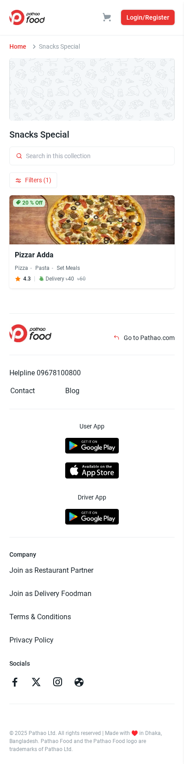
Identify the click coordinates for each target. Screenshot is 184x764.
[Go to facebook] (14, 683)
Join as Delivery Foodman (50, 593)
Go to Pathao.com (148, 337)
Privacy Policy (31, 640)
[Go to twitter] (36, 683)
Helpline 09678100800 (45, 373)
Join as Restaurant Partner (51, 570)
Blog (72, 390)
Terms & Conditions (40, 617)
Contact (22, 390)
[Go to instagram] (57, 683)
